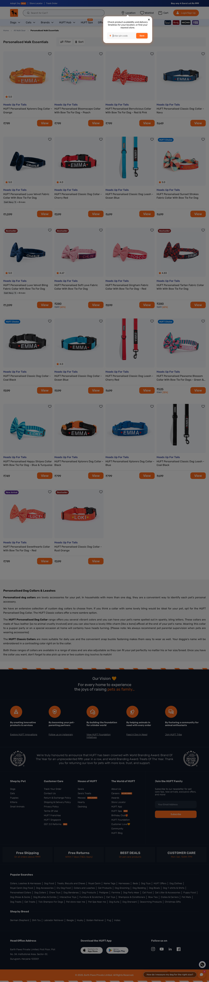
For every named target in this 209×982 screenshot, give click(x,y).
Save (142, 36)
